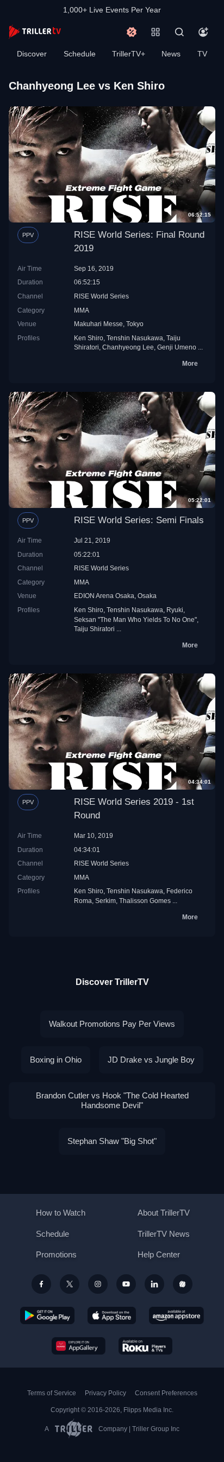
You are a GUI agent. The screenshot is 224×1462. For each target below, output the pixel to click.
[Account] (203, 32)
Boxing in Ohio (56, 1059)
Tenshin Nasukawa (135, 337)
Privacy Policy (105, 1393)
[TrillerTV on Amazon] (176, 1315)
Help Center (159, 1254)
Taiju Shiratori (94, 628)
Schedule (80, 53)
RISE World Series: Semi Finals (139, 520)
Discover (32, 53)
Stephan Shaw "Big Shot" (112, 1141)
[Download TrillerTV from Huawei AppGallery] (78, 1346)
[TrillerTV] (35, 31)
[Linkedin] (154, 1284)
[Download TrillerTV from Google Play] (47, 1315)
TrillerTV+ (128, 53)
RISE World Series (101, 296)
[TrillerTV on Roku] (146, 1346)
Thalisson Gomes (145, 900)
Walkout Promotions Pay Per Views (112, 1023)
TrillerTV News (164, 1233)
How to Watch (60, 1212)
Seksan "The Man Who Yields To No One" (135, 619)
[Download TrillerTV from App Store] (112, 1315)
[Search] (179, 32)
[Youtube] (126, 1284)
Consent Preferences (166, 1393)
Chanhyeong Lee (128, 347)
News (171, 53)
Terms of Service (51, 1393)
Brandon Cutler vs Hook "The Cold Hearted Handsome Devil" (112, 1100)
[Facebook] (41, 1284)
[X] (69, 1284)
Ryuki (174, 609)
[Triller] (182, 1284)
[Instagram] (98, 1284)
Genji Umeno (176, 347)
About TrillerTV (164, 1212)
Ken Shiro (88, 337)
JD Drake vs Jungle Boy (151, 1059)
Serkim (105, 900)
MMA (81, 310)
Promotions (56, 1254)
